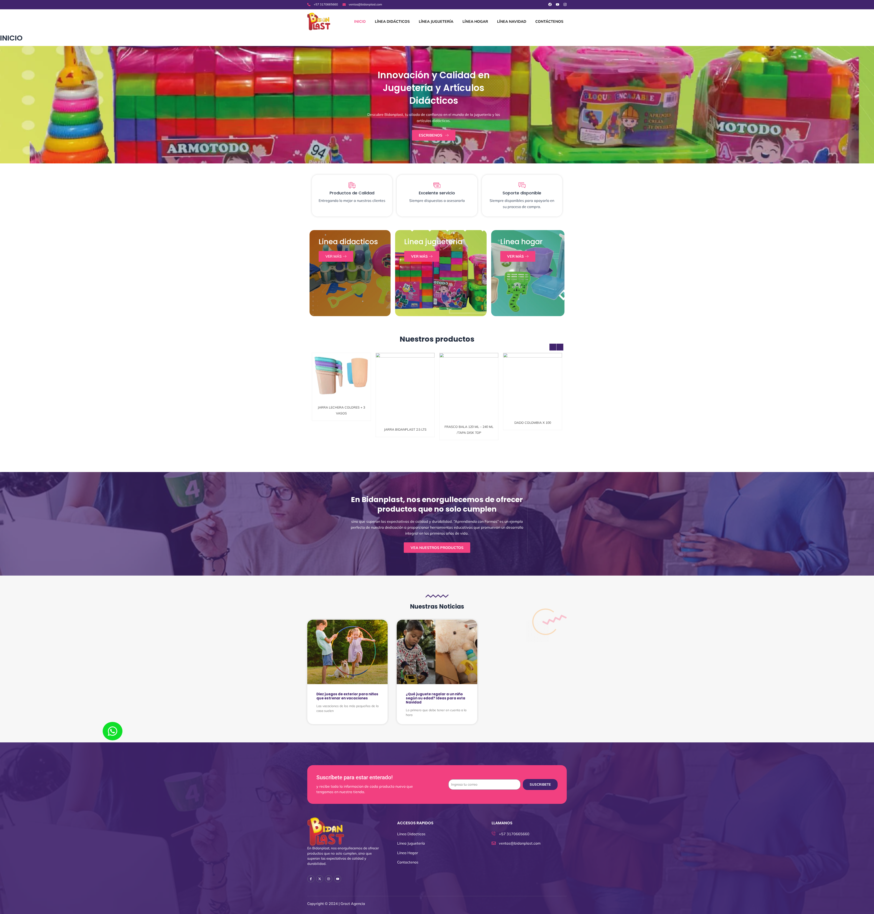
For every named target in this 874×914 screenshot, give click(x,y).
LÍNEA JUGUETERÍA (436, 21)
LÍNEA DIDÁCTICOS (392, 21)
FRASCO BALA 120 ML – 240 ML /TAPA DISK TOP (405, 379)
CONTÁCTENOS (549, 21)
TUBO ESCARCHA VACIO (532, 379)
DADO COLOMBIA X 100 (469, 377)
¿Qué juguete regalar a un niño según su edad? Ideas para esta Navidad (435, 698)
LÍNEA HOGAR (475, 21)
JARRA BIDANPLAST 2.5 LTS (341, 379)
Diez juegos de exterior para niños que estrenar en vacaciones (347, 696)
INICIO (360, 21)
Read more (343, 389)
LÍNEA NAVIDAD (511, 21)
